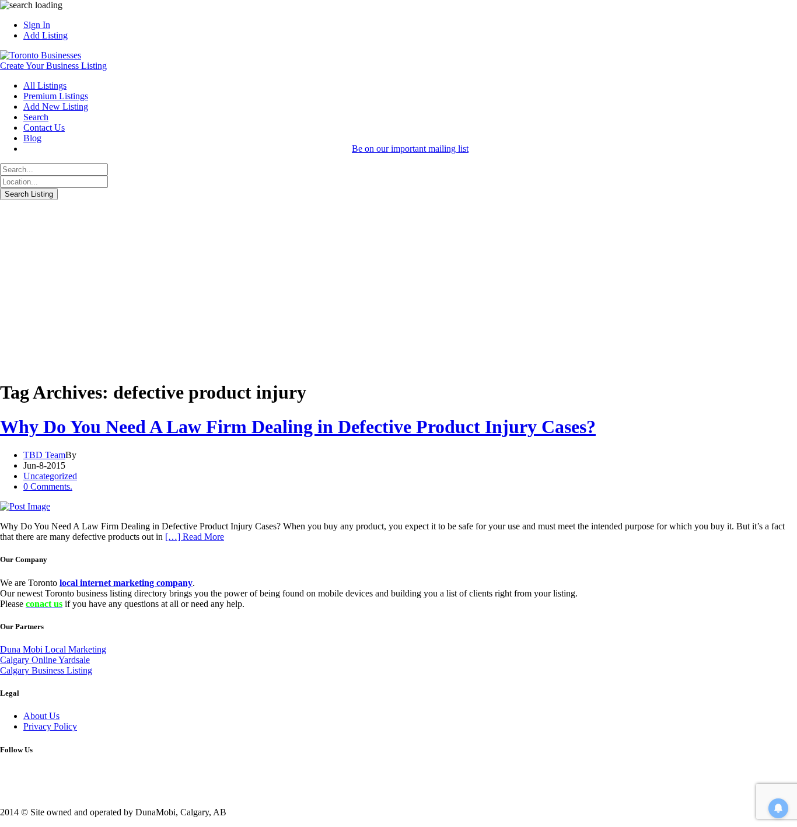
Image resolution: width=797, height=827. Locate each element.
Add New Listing (55, 106)
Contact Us (44, 127)
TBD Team (44, 455)
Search (35, 117)
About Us (41, 716)
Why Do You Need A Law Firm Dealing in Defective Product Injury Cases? (298, 426)
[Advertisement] (398, 287)
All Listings (45, 85)
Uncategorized (50, 476)
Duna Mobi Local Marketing (53, 649)
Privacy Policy (50, 726)
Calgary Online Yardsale (45, 660)
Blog (32, 138)
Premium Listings (55, 96)
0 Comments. (47, 486)
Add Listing (45, 35)
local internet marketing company (126, 583)
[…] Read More (194, 537)
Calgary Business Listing (46, 670)
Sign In (36, 25)
